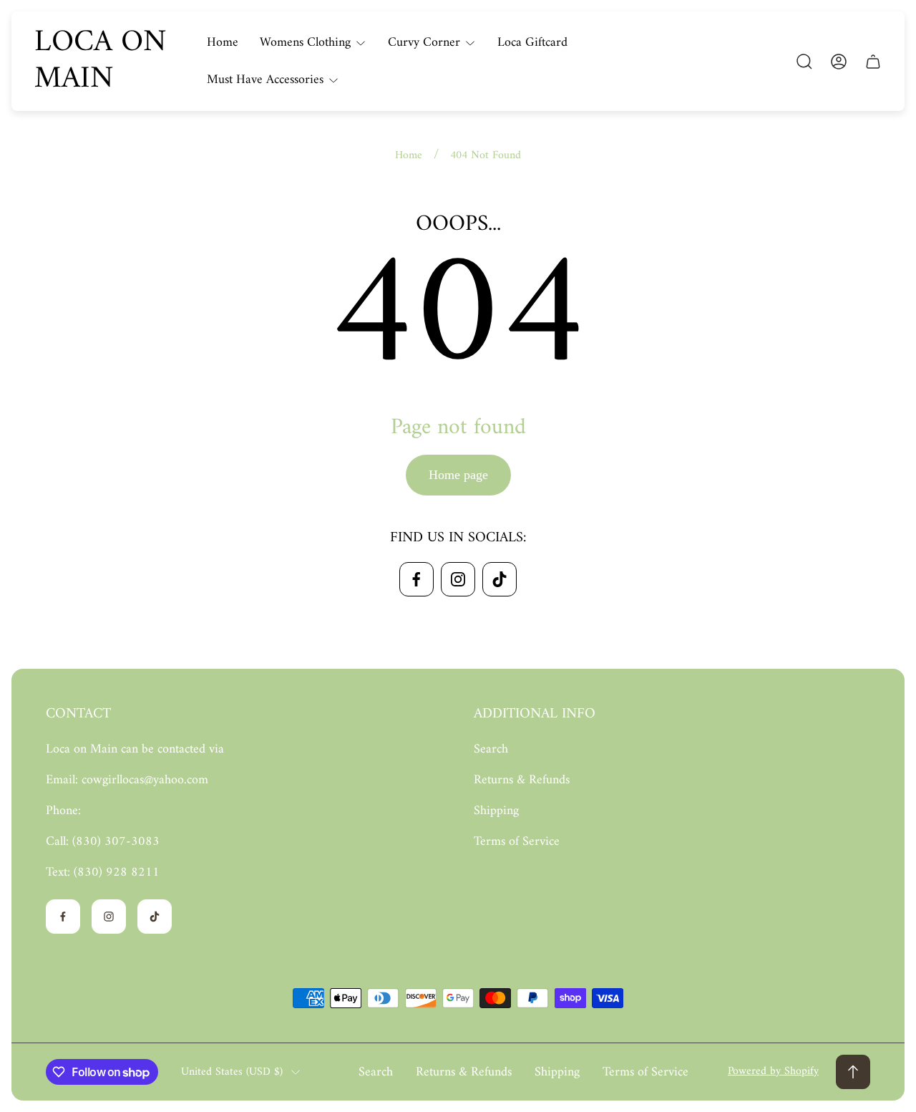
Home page (458, 475)
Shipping (496, 811)
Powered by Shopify (773, 1071)
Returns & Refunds (522, 780)
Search (491, 749)
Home (408, 155)
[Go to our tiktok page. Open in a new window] (499, 579)
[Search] (804, 61)
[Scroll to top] (853, 1072)
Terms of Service (517, 842)
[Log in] (838, 61)
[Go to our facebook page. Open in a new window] (416, 579)
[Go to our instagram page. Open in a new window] (458, 579)
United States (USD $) (232, 1072)
